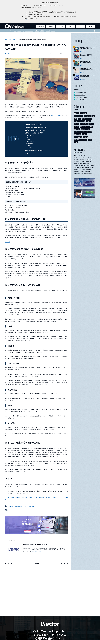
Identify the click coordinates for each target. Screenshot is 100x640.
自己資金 (25, 506)
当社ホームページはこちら (36, 551)
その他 (89, 139)
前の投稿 (10, 563)
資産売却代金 (30, 143)
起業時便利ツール (85, 129)
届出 (84, 163)
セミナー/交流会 (78, 137)
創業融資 (11, 506)
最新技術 (60, 26)
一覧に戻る (36, 563)
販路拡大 (76, 126)
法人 (83, 167)
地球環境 (51, 26)
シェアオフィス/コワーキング (81, 132)
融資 (79, 171)
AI (23, 31)
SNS (75, 156)
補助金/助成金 (77, 134)
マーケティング (77, 159)
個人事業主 (76, 162)
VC (76, 156)
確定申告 (92, 167)
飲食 (82, 173)
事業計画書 (84, 159)
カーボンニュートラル (79, 121)
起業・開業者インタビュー (80, 139)
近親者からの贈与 (31, 135)
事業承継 (86, 137)
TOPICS (90, 26)
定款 (81, 163)
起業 (30, 506)
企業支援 (80, 26)
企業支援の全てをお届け (81, 97)
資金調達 (48, 31)
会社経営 (42, 31)
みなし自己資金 (30, 141)
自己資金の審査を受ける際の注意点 (34, 150)
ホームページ (88, 157)
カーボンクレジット (87, 118)
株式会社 (79, 167)
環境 (15, 31)
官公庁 (77, 163)
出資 (80, 162)
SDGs (75, 118)
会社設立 (53, 31)
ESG (80, 118)
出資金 (28, 137)
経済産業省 (88, 169)
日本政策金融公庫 (18, 506)
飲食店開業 (89, 173)
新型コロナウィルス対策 (79, 165)
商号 (75, 163)
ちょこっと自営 (40, 26)
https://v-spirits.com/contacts (30, 20)
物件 (86, 167)
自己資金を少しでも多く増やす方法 (34, 133)
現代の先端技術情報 (80, 95)
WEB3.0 (70, 26)
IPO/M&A (85, 134)
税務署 (75, 169)
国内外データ (87, 116)
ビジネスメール (81, 156)
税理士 (78, 169)
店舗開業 (76, 124)
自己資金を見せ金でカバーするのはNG (35, 130)
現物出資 (29, 139)
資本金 (82, 171)
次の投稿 (63, 563)
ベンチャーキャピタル (79, 157)
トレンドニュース (84, 126)
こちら (7, 242)
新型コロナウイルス (90, 163)
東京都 (75, 167)
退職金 (28, 145)
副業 (91, 132)
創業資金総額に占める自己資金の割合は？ (36, 127)
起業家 (88, 171)
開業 (33, 506)
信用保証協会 (90, 159)
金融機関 (76, 173)
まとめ (26, 153)
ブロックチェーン (29, 31)
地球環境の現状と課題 (80, 92)
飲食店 (85, 173)
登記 (88, 167)
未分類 (75, 142)
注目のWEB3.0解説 (79, 99)
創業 (83, 162)
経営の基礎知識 (83, 124)
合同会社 (91, 162)
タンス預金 (29, 147)
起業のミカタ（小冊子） (56, 115)
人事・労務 (76, 129)
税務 (91, 126)
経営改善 (83, 169)
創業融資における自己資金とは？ (33, 124)
